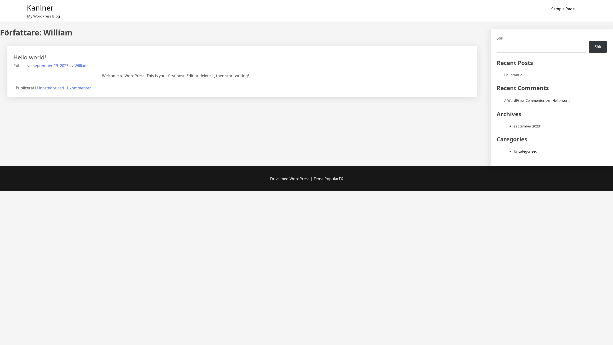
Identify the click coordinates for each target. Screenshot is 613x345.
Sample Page (563, 9)
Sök (500, 38)
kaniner (40, 8)
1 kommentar (78, 88)
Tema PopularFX (328, 178)
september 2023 (527, 126)
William (81, 65)
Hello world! (29, 57)
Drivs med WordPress (290, 178)
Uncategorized (50, 88)
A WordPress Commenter (524, 100)
